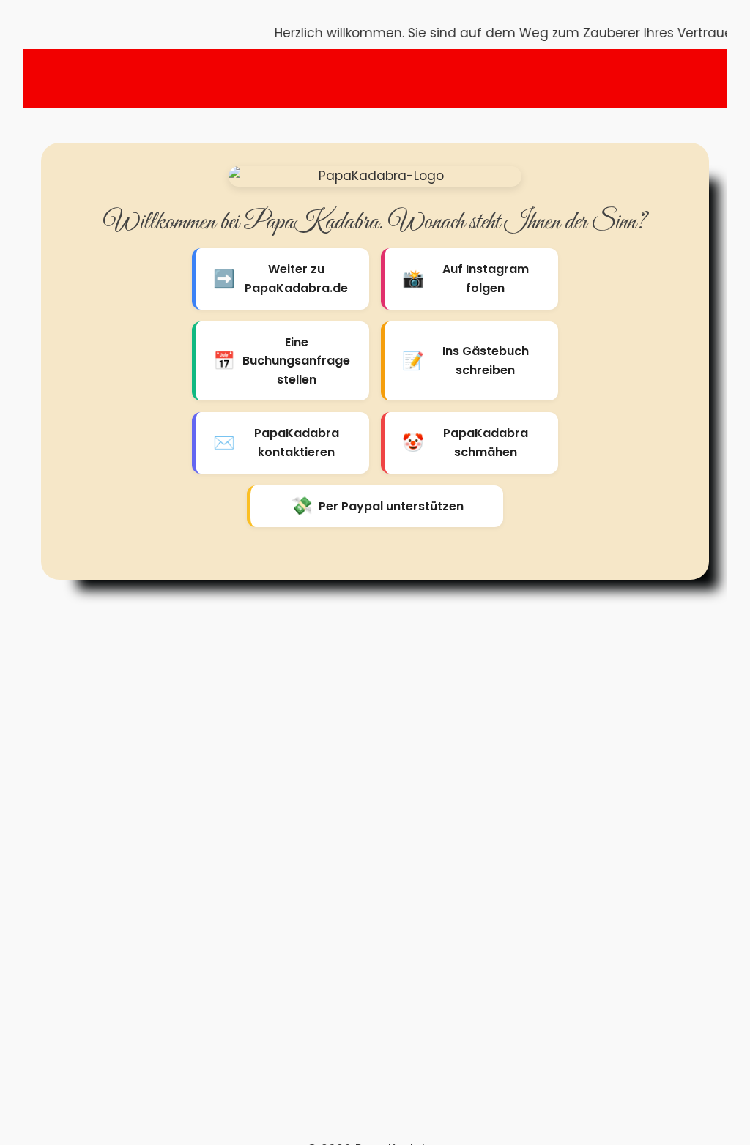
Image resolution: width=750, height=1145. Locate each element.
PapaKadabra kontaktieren (276, 442)
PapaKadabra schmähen (465, 442)
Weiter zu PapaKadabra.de (280, 278)
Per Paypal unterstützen (377, 505)
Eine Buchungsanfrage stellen (281, 361)
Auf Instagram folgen (465, 278)
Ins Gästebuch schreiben (465, 360)
